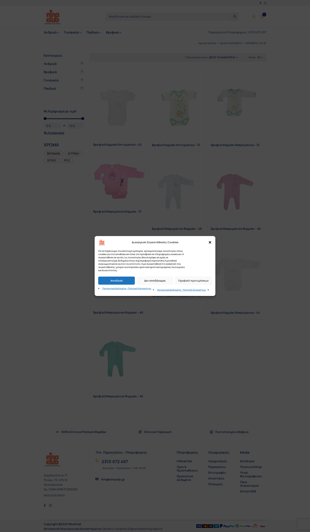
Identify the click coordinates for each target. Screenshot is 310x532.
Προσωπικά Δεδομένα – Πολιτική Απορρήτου (126, 288)
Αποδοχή (117, 281)
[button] (210, 242)
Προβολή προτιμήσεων (193, 281)
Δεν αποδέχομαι (155, 281)
